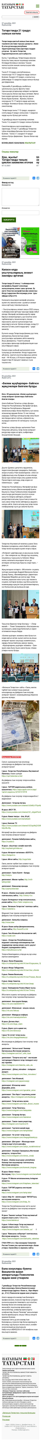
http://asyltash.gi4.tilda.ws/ (12, 848)
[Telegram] (38, 178)
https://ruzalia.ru (8, 842)
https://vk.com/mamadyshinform (14, 1017)
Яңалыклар (6, 25)
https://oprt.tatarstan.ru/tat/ (12, 776)
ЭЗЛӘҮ (36, 17)
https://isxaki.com (8, 936)
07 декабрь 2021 (9, 23)
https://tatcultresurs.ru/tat (11, 950)
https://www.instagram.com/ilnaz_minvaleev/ (19, 1074)
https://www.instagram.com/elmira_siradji (18, 1156)
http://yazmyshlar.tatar (10, 889)
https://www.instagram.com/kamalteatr (26, 1174)
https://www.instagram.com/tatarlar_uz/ (17, 1229)
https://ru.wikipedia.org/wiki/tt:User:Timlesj (18, 990)
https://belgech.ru (8, 855)
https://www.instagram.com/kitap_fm (16, 1202)
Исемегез (6, 208)
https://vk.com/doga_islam (12, 1024)
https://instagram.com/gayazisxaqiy (15, 1081)
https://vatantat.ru (8, 909)
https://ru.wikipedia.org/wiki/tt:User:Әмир (18, 984)
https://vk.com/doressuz (11, 1031)
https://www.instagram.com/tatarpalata (16, 1110)
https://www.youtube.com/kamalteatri (16, 819)
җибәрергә (8, 220)
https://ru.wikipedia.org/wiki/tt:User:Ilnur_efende (20, 970)
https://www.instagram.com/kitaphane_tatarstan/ (20, 1183)
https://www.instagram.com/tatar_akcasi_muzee (20, 1104)
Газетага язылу (32, 12)
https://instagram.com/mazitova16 (15, 1124)
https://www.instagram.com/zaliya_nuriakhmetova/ (21, 1147)
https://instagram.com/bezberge (23, 1097)
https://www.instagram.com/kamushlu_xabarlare (20, 1239)
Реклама (6, 1420)
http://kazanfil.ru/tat (20, 929)
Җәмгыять (6, 378)
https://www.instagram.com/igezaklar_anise (19, 1090)
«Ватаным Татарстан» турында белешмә (18, 1413)
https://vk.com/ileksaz (10, 1011)
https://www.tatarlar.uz (10, 1220)
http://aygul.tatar (25, 859)
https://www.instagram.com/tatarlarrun (16, 1117)
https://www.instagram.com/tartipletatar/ (17, 1131)
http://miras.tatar (8, 922)
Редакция (6, 1416)
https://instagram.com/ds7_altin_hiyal (16, 1053)
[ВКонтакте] (34, 178)
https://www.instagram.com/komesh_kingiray (19, 1167)
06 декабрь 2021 (9, 376)
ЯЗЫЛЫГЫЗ (30, 143)
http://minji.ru (7, 875)
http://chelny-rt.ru (25, 895)
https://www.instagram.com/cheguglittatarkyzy (19, 1137)
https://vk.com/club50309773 (13, 1004)
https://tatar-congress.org (23, 902)
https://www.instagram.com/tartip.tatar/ (17, 1193)
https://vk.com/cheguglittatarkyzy (14, 1037)
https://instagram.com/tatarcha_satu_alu (17, 1065)
